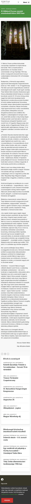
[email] (5, 354)
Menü (25, 2)
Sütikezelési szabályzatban (9, 494)
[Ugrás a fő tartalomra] (18, 2)
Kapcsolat (4, 483)
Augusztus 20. (9, 400)
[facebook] (2, 354)
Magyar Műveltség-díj (12, 416)
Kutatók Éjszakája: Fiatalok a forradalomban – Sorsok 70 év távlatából (15, 367)
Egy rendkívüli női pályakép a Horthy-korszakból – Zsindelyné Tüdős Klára (14, 450)
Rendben (7, 500)
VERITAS (3, 8)
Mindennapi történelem (11, 8)
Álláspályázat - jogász (12, 408)
